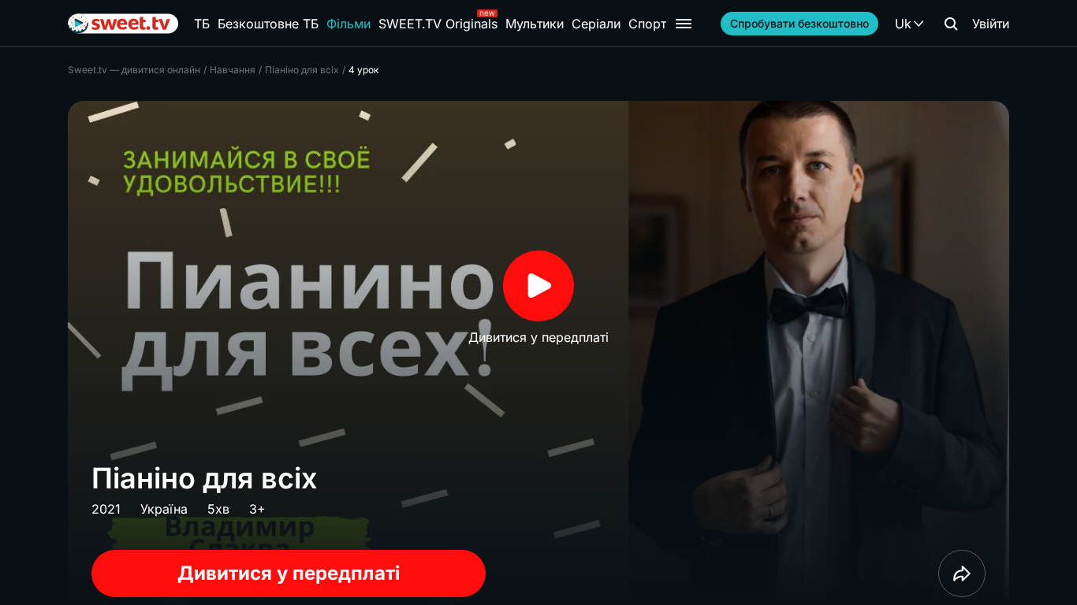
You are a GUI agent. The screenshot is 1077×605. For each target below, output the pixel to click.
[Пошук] (950, 23)
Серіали (596, 24)
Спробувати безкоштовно (799, 23)
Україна (164, 509)
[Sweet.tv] (123, 23)
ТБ (202, 24)
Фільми (348, 24)
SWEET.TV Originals (438, 24)
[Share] (962, 573)
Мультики (534, 24)
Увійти (990, 24)
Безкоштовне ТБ (268, 24)
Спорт (647, 24)
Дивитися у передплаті (289, 573)
